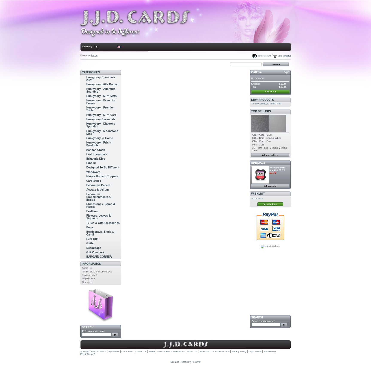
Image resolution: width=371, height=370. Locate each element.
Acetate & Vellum (97, 189)
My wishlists (270, 204)
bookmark (130, 64)
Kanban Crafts (95, 149)
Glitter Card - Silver (262, 134)
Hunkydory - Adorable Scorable (100, 90)
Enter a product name (93, 331)
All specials (270, 186)
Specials (258, 162)
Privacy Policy (89, 275)
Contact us (140, 351)
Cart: (280, 56)
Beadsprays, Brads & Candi (100, 233)
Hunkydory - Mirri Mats (101, 96)
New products (262, 99)
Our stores (87, 282)
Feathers (92, 211)
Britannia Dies (95, 158)
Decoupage (93, 247)
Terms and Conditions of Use (97, 271)
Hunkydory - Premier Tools (100, 109)
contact (101, 64)
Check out (270, 91)
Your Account (264, 56)
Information (91, 263)
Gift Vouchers (95, 252)
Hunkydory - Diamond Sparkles (100, 125)
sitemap (116, 64)
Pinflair (91, 163)
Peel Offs (92, 239)
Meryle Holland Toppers (102, 176)
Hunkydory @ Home (99, 138)
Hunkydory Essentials (100, 119)
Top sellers (261, 111)
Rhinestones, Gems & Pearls (100, 205)
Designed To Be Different (102, 167)
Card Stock (93, 180)
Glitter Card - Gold (261, 141)
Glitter (90, 243)
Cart (255, 72)
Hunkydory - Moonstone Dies (102, 132)
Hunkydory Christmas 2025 (100, 79)
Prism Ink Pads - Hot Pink (278, 169)
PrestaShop (86, 354)
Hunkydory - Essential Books (101, 102)
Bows (90, 227)
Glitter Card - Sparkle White (266, 138)
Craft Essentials (96, 154)
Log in (94, 55)
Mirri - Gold (258, 144)
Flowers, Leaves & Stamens (98, 217)
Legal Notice (88, 278)
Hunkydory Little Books (101, 84)
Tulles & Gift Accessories (103, 223)
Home (87, 64)
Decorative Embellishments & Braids (98, 197)
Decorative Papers (98, 185)
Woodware (93, 172)
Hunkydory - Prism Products (98, 144)
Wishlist (258, 193)
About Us (87, 268)
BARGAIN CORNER (99, 256)
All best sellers (270, 155)
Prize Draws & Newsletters (171, 351)
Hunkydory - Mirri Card (101, 114)
